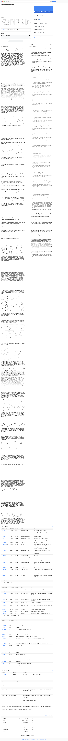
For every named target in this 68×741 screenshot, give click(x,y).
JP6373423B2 (4, 650)
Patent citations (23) (38, 36)
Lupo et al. (3, 659)
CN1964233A (3, 645)
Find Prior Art (44, 11)
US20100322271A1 (4, 560)
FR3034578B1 (4, 607)
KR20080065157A (4, 641)
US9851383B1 (4, 605)
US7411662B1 (4, 550)
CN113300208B (4, 647)
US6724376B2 (4, 542)
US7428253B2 (4, 552)
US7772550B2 (4, 557)
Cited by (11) (43, 36)
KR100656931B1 (4, 656)
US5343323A (3, 534)
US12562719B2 (4, 589)
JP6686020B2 (4, 602)
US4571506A (3, 627)
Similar (49, 11)
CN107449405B (4, 611)
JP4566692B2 (4, 638)
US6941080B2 (4, 625)
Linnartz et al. (3, 665)
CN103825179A (4, 599)
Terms (37, 739)
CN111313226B (4, 643)
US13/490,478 (4, 674)
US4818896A (3, 530)
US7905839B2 (4, 567)
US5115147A (3, 532)
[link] (10, 29)
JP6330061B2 (4, 634)
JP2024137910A (4, 652)
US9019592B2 (4, 593)
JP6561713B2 (4, 609)
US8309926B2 (4, 575)
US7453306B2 (4, 555)
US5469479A (4, 536)
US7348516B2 (4, 547)
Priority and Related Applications (42, 37)
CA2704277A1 (4, 663)
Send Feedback (27, 739)
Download (46, 715)
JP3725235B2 (4, 636)
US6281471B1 (4, 540)
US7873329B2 (4, 562)
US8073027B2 (4, 573)
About (23, 739)
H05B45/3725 (5, 29)
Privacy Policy (42, 739)
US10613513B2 (4, 597)
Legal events (47, 36)
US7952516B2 (4, 569)
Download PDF (37, 11)
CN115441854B (4, 613)
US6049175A (3, 538)
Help (45, 739)
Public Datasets (33, 739)
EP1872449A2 (4, 661)
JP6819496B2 (4, 654)
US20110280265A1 (4, 629)
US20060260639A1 (4, 544)
